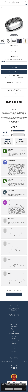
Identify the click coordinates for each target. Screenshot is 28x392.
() (24, 130)
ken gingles (10, 149)
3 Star (12, 133)
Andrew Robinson (12, 200)
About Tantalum (14, 94)
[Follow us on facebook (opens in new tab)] (11, 368)
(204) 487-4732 (14, 46)
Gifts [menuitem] (14, 348)
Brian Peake (10, 179)
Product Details (14, 90)
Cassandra (10, 228)
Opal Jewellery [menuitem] (14, 343)
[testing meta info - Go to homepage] (14, 2)
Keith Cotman (11, 257)
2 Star (12, 134)
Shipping (7, 77)
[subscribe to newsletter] (25, 361)
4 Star (11, 131)
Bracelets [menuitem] (14, 336)
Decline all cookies (9, 388)
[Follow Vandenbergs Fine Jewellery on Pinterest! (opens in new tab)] (17, 368)
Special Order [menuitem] (14, 326)
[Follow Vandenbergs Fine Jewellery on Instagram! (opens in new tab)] (14, 368)
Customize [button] (14, 71)
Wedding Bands (14, 122)
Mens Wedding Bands (6, 7)
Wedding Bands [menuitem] (14, 329)
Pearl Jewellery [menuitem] (14, 345)
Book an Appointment (14, 321)
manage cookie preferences (12, 385)
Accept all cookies (18, 388)
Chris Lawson (11, 190)
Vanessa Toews (11, 160)
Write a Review (14, 294)
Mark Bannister (11, 218)
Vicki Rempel (11, 241)
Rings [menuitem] (14, 331)
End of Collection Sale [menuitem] (14, 341)
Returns (20, 77)
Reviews (14, 127)
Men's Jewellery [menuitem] (14, 338)
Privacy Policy (20, 384)
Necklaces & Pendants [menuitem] (14, 333)
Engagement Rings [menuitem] (14, 328)
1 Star (12, 135)
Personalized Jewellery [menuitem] (14, 340)
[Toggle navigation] (2, 2)
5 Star (12, 130)
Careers (14, 353)
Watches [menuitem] (14, 346)
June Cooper (11, 271)
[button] (6, 2)
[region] (14, 24)
